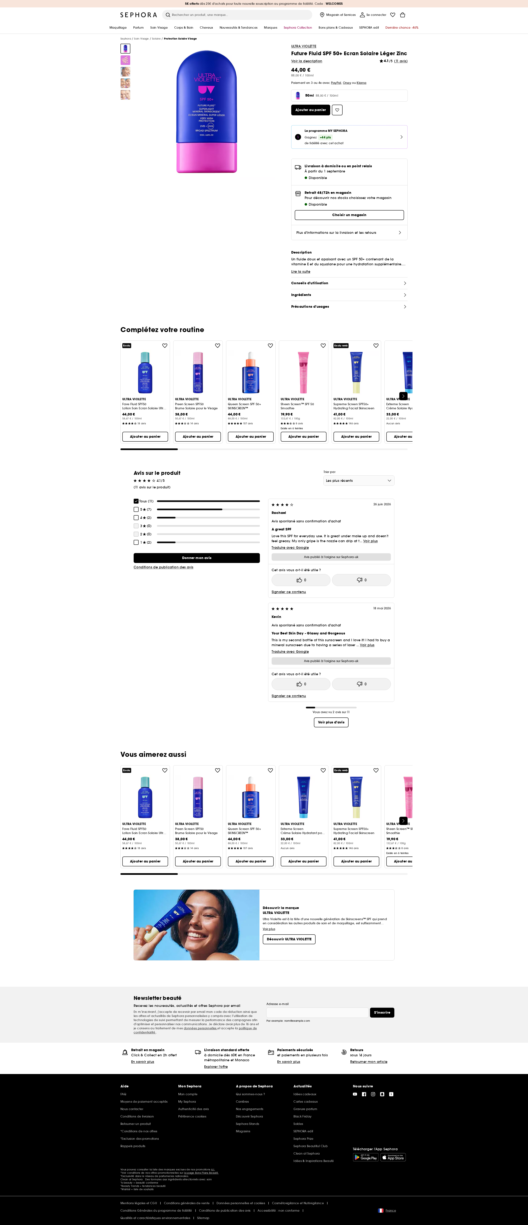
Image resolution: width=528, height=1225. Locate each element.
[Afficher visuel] (125, 49)
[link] (197, 558)
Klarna (361, 83)
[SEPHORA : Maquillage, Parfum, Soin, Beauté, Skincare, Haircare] (138, 14)
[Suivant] (403, 396)
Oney (347, 83)
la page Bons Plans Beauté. (201, 1172)
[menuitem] (337, 15)
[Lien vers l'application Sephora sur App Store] (393, 1157)
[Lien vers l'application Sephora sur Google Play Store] (366, 1157)
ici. (213, 1169)
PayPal (336, 83)
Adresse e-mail (277, 1004)
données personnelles (200, 1028)
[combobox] (359, 481)
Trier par (329, 472)
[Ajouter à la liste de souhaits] (164, 345)
